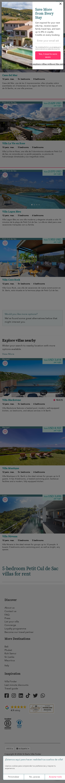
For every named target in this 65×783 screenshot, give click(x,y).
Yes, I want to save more (48, 55)
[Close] (60, 4)
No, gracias (34, 776)
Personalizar (13, 776)
